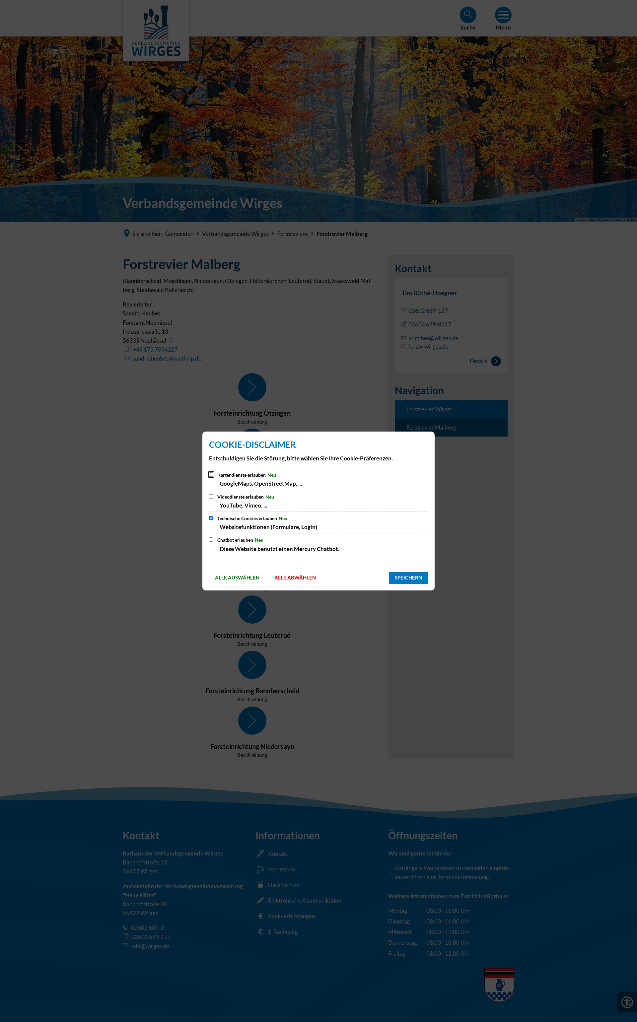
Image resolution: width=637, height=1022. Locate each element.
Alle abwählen (295, 577)
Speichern (408, 577)
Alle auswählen (237, 577)
